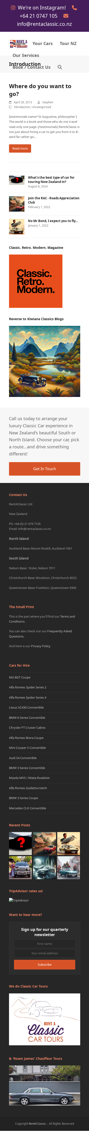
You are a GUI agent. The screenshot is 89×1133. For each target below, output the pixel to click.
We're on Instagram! (42, 7)
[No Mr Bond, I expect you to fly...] (68, 843)
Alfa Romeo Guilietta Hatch (28, 788)
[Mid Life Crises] (68, 867)
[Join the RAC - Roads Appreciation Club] (44, 843)
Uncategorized (41, 107)
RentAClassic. (38, 1124)
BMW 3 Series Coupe (23, 798)
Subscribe (45, 964)
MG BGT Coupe (19, 677)
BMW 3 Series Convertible (27, 768)
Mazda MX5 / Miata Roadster (29, 778)
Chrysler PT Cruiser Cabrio (27, 727)
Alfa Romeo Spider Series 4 (27, 697)
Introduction (22, 107)
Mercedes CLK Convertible (27, 808)
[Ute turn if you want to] (20, 867)
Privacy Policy (40, 646)
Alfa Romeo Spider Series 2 (27, 687)
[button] (60, 67)
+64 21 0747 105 (39, 16)
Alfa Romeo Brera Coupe (26, 738)
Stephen (47, 102)
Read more (20, 148)
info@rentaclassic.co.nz (44, 24)
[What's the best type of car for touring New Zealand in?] (20, 843)
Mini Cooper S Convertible (27, 748)
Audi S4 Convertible (23, 758)
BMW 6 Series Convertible (27, 717)
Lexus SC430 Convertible (26, 707)
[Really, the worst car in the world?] (44, 867)
